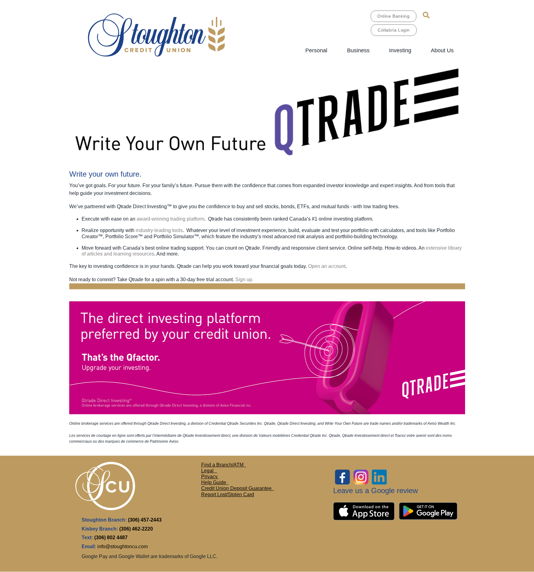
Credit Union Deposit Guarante (235, 488)
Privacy (210, 476)
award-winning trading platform (170, 218)
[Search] (426, 15)
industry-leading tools (159, 230)
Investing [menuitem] (400, 50)
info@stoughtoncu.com (122, 546)
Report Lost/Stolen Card (227, 494)
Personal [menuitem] (316, 50)
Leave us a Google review (375, 490)
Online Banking (393, 16)
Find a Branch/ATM (222, 464)
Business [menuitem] (358, 50)
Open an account (326, 266)
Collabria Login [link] (394, 30)
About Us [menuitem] (442, 50)
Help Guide (214, 482)
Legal (208, 470)
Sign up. (244, 279)
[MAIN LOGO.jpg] (166, 34)
